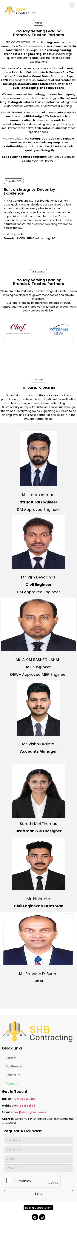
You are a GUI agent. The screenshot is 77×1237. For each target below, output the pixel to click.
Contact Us (13, 1075)
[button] (72, 5)
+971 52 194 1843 (24, 1105)
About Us (12, 1083)
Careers (11, 1058)
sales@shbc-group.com (28, 1112)
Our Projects (14, 1066)
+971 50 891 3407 (24, 1099)
